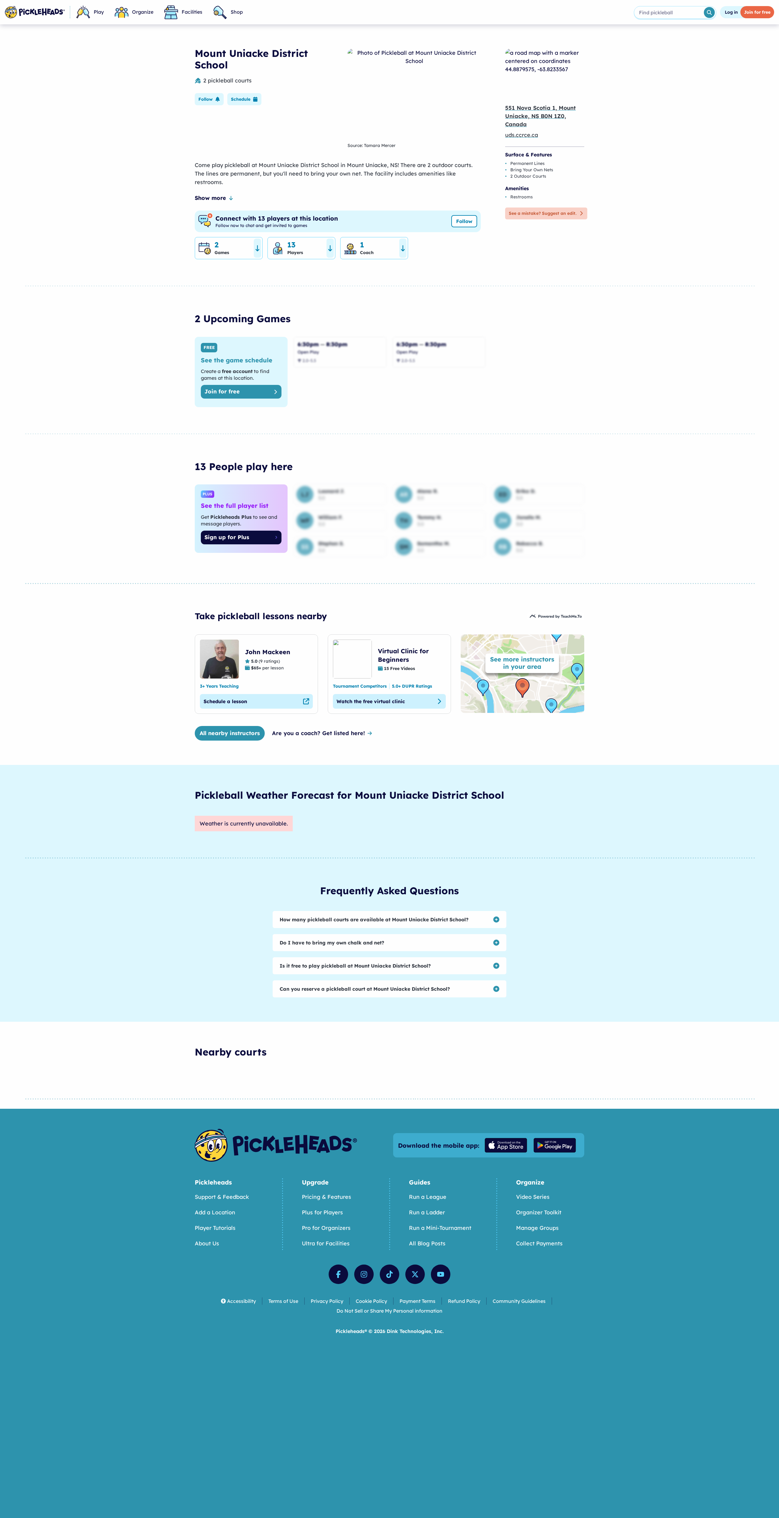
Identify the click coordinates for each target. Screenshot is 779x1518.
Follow (464, 221)
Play (99, 12)
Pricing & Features (326, 1196)
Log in (731, 12)
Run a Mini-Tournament (440, 1227)
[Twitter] (415, 1274)
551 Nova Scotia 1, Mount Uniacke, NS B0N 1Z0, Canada (540, 116)
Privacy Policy (327, 1301)
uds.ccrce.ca (521, 134)
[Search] (709, 12)
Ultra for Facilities (326, 1243)
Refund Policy (464, 1301)
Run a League (427, 1196)
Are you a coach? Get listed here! (318, 733)
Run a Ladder (427, 1212)
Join (757, 12)
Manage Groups (537, 1227)
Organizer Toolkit (538, 1212)
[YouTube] (440, 1274)
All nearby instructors (230, 733)
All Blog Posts (427, 1243)
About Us (207, 1243)
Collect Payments (539, 1243)
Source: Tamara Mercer (372, 145)
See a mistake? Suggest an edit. (542, 213)
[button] (209, 99)
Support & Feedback (222, 1196)
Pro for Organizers (326, 1227)
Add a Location (215, 1212)
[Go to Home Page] (35, 12)
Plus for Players (322, 1212)
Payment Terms (417, 1301)
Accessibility (241, 1301)
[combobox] (668, 12)
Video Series (533, 1196)
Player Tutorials (215, 1227)
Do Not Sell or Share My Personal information (389, 1311)
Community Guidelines (519, 1301)
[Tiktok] (389, 1274)
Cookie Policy (371, 1301)
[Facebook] (338, 1274)
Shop (237, 12)
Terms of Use (283, 1301)
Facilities (192, 12)
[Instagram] (364, 1274)
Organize (142, 12)
